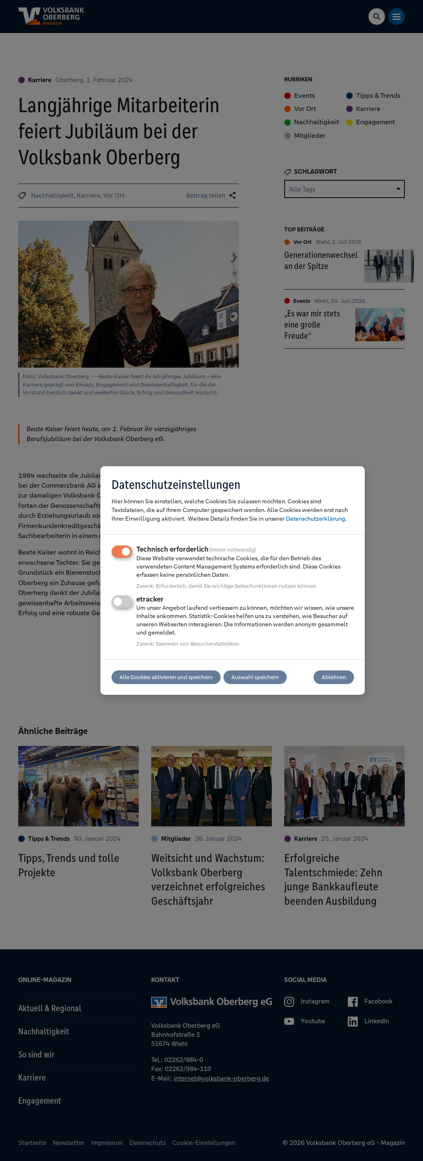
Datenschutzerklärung (315, 518)
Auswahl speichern (255, 677)
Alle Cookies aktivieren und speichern (166, 677)
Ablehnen (334, 677)
